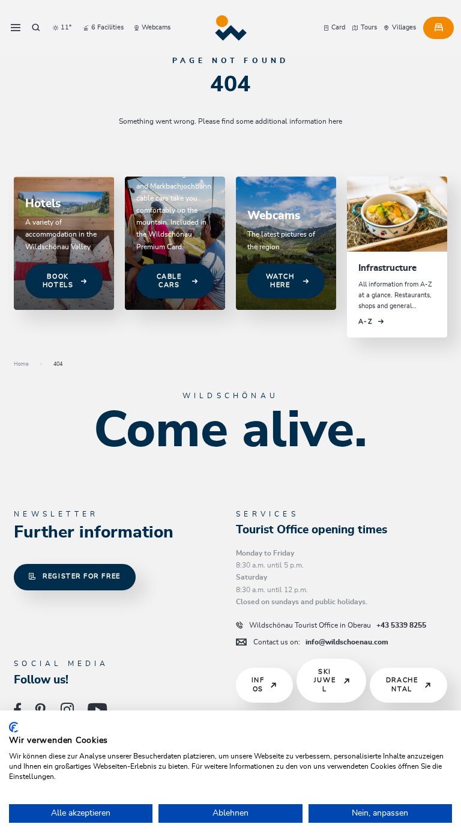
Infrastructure (387, 268)
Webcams (273, 216)
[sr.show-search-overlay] (35, 27)
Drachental (402, 684)
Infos (258, 684)
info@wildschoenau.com (320, 642)
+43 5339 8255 (337, 625)
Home (21, 364)
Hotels (43, 204)
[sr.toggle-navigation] (15, 27)
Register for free (81, 576)
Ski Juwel (325, 680)
